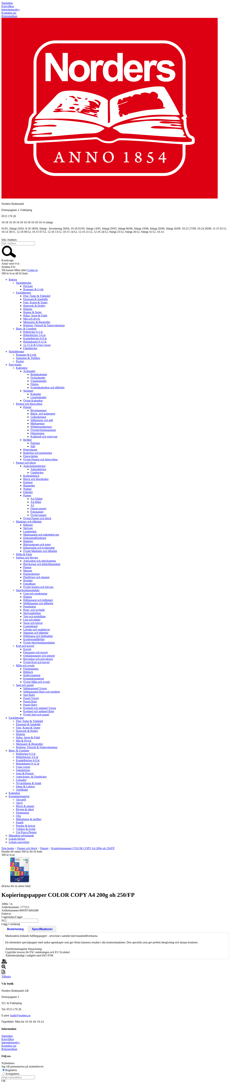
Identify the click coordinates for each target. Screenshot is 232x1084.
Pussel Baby (30, 704)
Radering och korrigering (37, 452)
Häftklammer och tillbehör (38, 603)
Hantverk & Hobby (34, 305)
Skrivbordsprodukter (28, 590)
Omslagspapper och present (39, 655)
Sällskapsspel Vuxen (35, 688)
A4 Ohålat (36, 498)
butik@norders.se (20, 1015)
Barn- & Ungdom (26, 328)
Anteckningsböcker (34, 466)
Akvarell (21, 799)
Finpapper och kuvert (35, 652)
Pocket (20, 361)
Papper (27, 495)
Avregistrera (12, 1073)
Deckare (28, 286)
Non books (15, 364)
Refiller (27, 439)
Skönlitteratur (23, 282)
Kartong (28, 482)
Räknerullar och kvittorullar (39, 547)
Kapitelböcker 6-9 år (35, 338)
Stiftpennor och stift (41, 420)
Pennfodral (29, 606)
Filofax (34, 384)
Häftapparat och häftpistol (38, 600)
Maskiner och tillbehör (29, 521)
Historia (27, 309)
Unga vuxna (23, 766)
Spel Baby (29, 694)
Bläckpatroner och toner (37, 544)
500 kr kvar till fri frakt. (14, 273)
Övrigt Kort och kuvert (36, 662)
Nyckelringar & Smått (28, 783)
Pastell (19, 822)
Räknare (28, 524)
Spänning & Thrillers (28, 358)
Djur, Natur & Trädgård (36, 295)
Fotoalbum (29, 583)
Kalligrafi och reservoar (43, 436)
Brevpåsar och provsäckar (38, 658)
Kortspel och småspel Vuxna (39, 708)
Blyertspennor (38, 410)
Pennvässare (30, 449)
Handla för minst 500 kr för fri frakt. (22, 853)
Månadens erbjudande (21, 835)
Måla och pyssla (25, 665)
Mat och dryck (31, 318)
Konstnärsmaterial (33, 678)
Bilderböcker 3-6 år (34, 335)
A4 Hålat (35, 501)
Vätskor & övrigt (25, 829)
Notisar (27, 488)
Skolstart (28, 390)
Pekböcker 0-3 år (33, 331)
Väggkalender (38, 380)
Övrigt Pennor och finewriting (40, 459)
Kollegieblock (31, 475)
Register (28, 580)
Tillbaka (6, 976)
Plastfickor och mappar (36, 577)
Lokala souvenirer (19, 842)
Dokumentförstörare (34, 537)
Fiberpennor (37, 433)
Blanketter (29, 485)
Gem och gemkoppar (35, 593)
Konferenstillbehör (34, 639)
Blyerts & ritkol (25, 809)
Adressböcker (38, 469)
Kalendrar (21, 367)
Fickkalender (37, 377)
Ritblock (28, 672)
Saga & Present (25, 773)
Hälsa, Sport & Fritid (35, 315)
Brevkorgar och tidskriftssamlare (41, 564)
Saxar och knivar (33, 622)
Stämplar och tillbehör (35, 632)
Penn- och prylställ (34, 609)
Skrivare (28, 528)
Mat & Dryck (23, 740)
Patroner (35, 443)
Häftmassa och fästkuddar (38, 636)
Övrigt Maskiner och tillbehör (40, 551)
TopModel (22, 789)
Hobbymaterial (31, 675)
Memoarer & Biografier (36, 322)
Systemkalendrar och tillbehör (47, 387)
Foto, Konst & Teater (35, 302)
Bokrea (13, 279)
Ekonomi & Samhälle (35, 299)
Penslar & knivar (25, 825)
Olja (18, 815)
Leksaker (21, 779)
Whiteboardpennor (41, 426)
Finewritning (30, 456)
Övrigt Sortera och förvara (38, 587)
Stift (32, 446)
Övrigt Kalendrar (33, 400)
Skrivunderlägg (32, 613)
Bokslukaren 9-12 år (35, 341)
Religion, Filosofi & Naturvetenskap (44, 325)
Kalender (35, 394)
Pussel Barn (30, 701)
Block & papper (25, 806)
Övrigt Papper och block (37, 518)
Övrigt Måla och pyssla (36, 681)
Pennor (27, 407)
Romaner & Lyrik (33, 289)
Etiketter (28, 492)
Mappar (27, 570)
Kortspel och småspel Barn (38, 711)
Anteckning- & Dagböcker (31, 776)
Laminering (29, 531)
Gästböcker (37, 472)
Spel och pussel (25, 685)
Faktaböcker (30, 348)
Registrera (11, 1070)
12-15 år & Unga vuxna (37, 344)
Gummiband (30, 626)
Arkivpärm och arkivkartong (39, 560)
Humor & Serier (32, 312)
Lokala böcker (17, 838)
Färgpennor (22, 812)
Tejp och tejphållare (34, 616)
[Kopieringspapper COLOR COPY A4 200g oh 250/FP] (19, 870)
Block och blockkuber (36, 479)
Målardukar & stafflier (28, 819)
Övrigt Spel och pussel (36, 714)
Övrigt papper (38, 515)
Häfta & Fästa (24, 554)
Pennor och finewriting (29, 403)
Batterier (28, 541)
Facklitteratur (23, 292)
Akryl (19, 802)
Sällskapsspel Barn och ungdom (41, 691)
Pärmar (27, 567)
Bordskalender (38, 374)
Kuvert (27, 649)
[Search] (8, 257)
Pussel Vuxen (31, 698)
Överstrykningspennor (43, 430)
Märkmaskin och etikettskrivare (41, 534)
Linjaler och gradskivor (36, 629)
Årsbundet (29, 371)
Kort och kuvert (25, 645)
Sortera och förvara (27, 557)
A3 (32, 505)
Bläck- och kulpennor (42, 413)
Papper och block (26, 462)
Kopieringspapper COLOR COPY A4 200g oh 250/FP (83, 848)
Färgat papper (38, 508)
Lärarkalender (38, 397)
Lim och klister (31, 619)
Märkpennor (37, 423)
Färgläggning (30, 668)
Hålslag (27, 596)
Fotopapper (37, 511)
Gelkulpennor (38, 416)
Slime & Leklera (25, 786)
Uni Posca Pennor (26, 832)
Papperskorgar (31, 573)
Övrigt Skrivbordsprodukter (39, 642)
